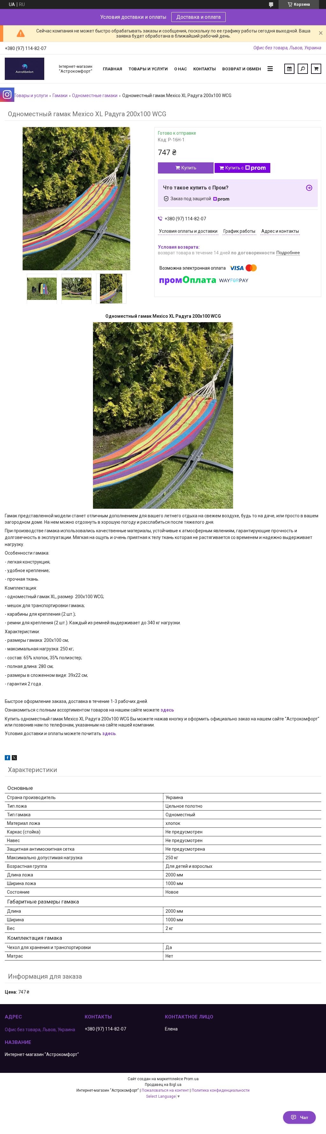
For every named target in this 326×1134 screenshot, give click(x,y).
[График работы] (289, 69)
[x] (14, 758)
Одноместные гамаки (94, 95)
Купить (188, 167)
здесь (167, 709)
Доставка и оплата (198, 17)
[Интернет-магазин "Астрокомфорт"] (29, 69)
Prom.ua (191, 1079)
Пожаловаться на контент (165, 1090)
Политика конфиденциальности (221, 1090)
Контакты (204, 69)
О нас (180, 69)
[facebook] (7, 758)
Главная (112, 69)
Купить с (234, 167)
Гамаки (60, 95)
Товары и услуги (148, 69)
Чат (304, 1117)
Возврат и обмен (241, 69)
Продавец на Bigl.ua (163, 1084)
